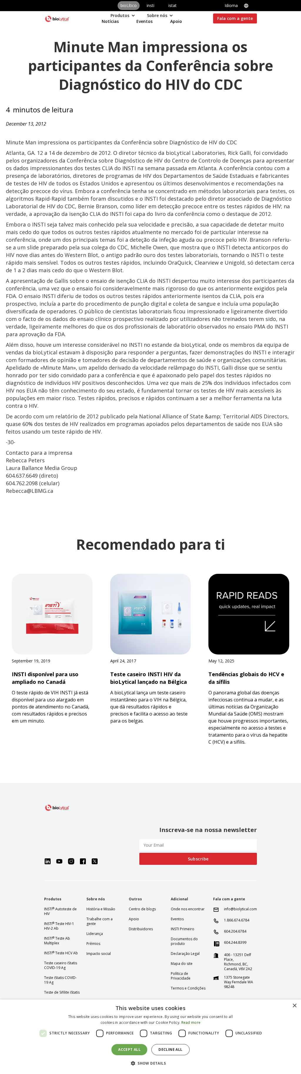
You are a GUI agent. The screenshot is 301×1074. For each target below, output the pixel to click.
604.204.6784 (235, 931)
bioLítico (129, 5)
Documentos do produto (184, 941)
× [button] (294, 1006)
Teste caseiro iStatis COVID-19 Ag (60, 965)
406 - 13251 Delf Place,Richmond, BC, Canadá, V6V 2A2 (238, 962)
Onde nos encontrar (188, 909)
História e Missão (100, 909)
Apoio (176, 21)
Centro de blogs (142, 909)
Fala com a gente (235, 18)
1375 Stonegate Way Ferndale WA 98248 (238, 982)
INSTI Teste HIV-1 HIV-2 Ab (59, 926)
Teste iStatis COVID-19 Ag (60, 980)
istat (172, 5)
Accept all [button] (129, 1049)
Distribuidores (141, 929)
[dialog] (150, 1036)
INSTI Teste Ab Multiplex (57, 941)
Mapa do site (182, 963)
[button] (241, 6)
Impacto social (98, 953)
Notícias (110, 21)
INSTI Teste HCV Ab (61, 953)
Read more (191, 1022)
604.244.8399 (235, 942)
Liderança (94, 933)
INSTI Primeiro (182, 929)
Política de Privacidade (180, 976)
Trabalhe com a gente (99, 921)
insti (150, 5)
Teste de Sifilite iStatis (62, 992)
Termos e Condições (188, 988)
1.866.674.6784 (236, 920)
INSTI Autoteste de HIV (60, 911)
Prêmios (93, 943)
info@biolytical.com (240, 909)
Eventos (144, 21)
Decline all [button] (170, 1049)
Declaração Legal (185, 953)
